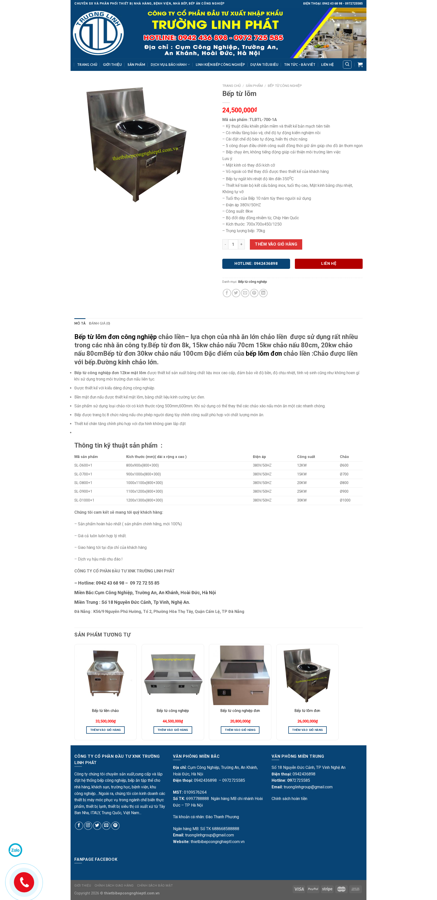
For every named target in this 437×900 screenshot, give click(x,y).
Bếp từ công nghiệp (285, 86)
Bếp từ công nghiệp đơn (240, 711)
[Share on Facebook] (227, 293)
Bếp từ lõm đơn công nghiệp (115, 337)
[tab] (79, 323)
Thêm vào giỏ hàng (276, 244)
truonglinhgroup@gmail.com (209, 835)
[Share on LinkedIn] (263, 293)
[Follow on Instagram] (88, 826)
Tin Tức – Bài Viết (300, 65)
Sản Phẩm (136, 65)
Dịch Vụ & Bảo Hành (169, 65)
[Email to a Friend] (245, 293)
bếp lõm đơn (264, 353)
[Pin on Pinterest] (254, 293)
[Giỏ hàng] (360, 64)
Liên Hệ (327, 65)
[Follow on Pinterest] (115, 826)
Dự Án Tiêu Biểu (264, 65)
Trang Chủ (87, 65)
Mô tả (79, 323)
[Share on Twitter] (236, 293)
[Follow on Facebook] (79, 826)
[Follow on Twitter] (97, 826)
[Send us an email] (106, 826)
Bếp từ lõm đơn (307, 711)
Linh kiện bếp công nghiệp (220, 65)
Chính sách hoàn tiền (289, 798)
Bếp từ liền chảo (105, 711)
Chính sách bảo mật (155, 885)
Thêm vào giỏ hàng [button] (105, 730)
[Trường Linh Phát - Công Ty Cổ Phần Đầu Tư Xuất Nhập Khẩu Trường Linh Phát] (218, 33)
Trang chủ (231, 86)
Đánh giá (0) (99, 323)
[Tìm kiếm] (347, 65)
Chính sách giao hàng (114, 885)
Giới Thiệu (112, 65)
